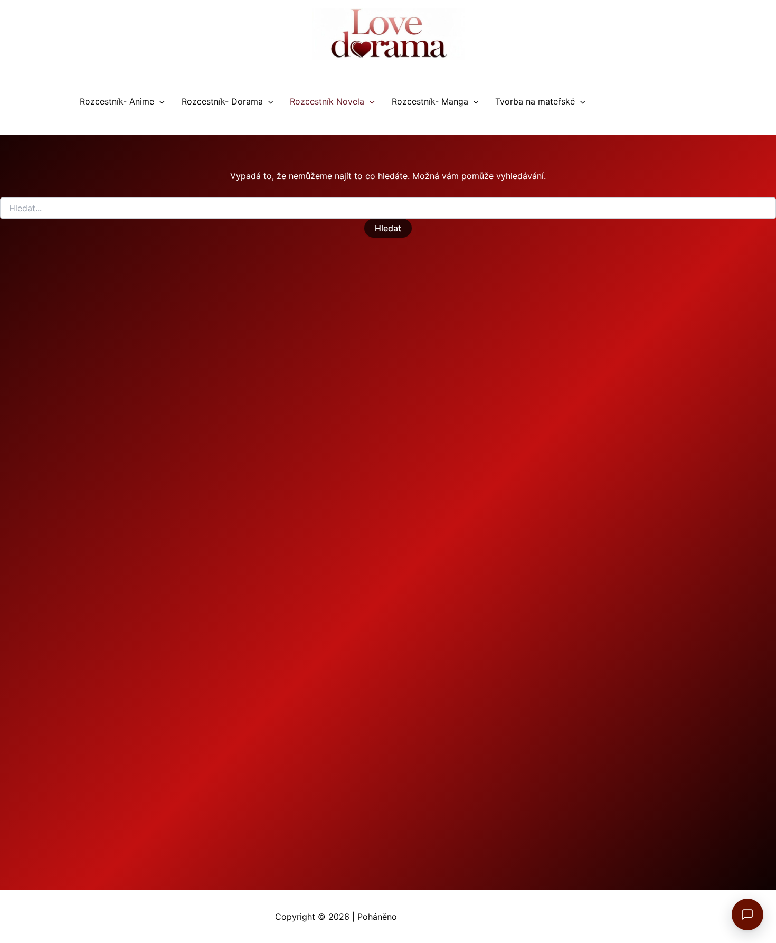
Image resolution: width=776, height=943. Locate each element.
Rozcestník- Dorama (222, 101)
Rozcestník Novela (327, 101)
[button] (159, 101)
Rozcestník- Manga (430, 101)
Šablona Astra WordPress (450, 916)
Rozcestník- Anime (117, 101)
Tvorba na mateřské (535, 101)
